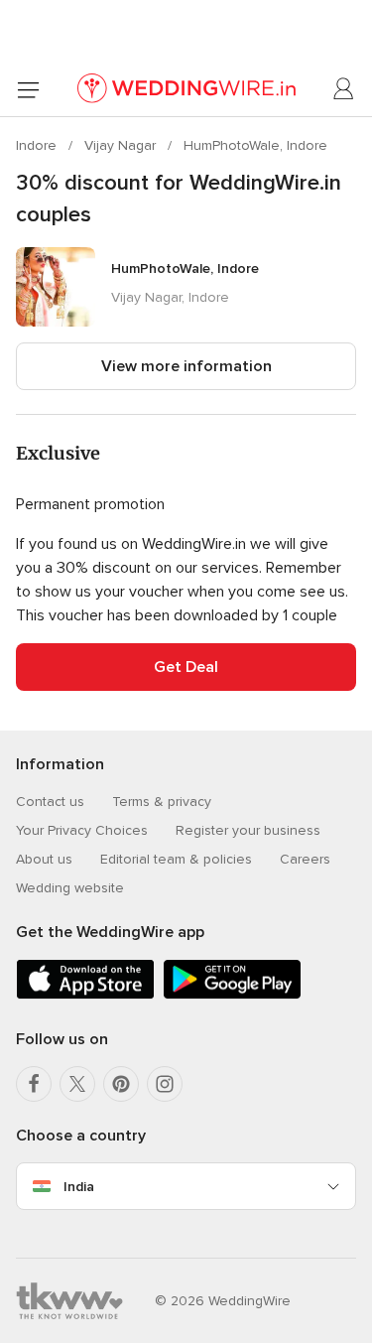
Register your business (248, 830)
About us (44, 859)
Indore (38, 145)
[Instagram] (165, 1084)
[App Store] (85, 995)
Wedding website (70, 887)
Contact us (50, 801)
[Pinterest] (121, 1084)
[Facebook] (34, 1084)
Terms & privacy (161, 801)
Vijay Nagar (122, 145)
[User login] (344, 89)
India (78, 1186)
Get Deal (186, 667)
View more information (186, 366)
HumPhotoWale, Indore (255, 145)
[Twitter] (77, 1084)
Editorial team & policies (176, 859)
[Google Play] (232, 995)
